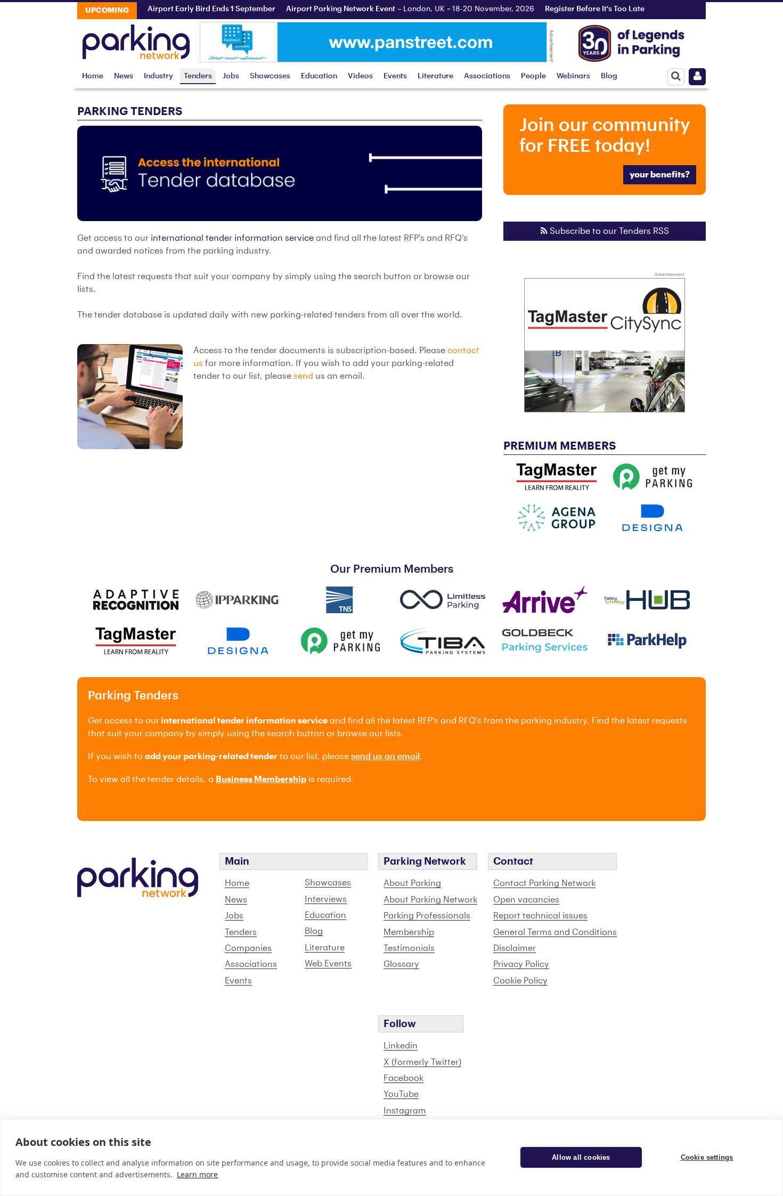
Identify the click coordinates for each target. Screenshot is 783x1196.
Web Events (328, 963)
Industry (158, 76)
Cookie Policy (520, 981)
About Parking (412, 883)
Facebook (403, 1078)
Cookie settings (707, 1157)
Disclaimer (514, 948)
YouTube (401, 1094)
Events (395, 76)
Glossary (401, 964)
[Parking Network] (136, 39)
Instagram (405, 1110)
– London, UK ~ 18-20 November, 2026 (394, 9)
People (533, 76)
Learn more (197, 1174)
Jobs (231, 76)
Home (92, 76)
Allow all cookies (581, 1157)
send (303, 376)
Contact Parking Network (544, 883)
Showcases (270, 76)
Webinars (573, 76)
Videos (360, 76)
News (123, 76)
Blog (609, 76)
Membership (409, 932)
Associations (487, 76)
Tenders (198, 76)
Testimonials (409, 948)
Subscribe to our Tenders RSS (608, 231)
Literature (435, 76)
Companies (248, 948)
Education (319, 76)
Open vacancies (526, 900)
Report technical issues (540, 916)
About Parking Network (430, 900)
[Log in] (697, 76)
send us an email (385, 756)
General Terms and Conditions (555, 932)
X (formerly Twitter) (422, 1062)
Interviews (326, 899)
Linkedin (401, 1046)
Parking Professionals (427, 916)
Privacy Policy (521, 964)
